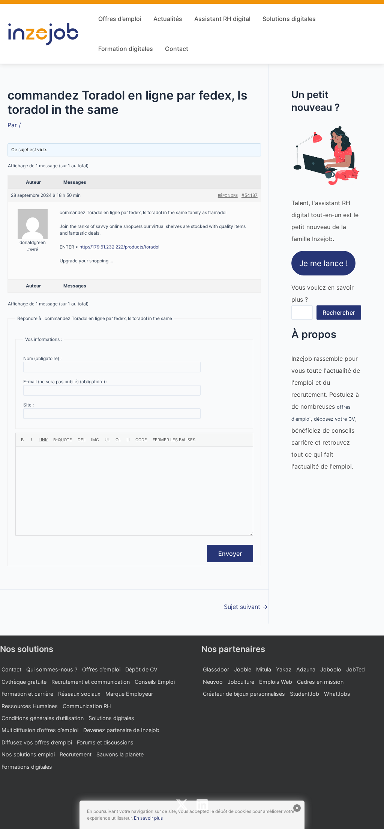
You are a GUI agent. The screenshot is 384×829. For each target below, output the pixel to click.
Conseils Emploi (155, 682)
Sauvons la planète (120, 754)
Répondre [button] (228, 195)
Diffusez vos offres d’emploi (37, 742)
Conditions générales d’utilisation (43, 718)
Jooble (242, 669)
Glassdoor (216, 669)
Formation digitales (125, 48)
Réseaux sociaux (79, 694)
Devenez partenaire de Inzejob (121, 730)
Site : (28, 405)
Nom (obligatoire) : (42, 358)
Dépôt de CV (141, 669)
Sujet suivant (246, 607)
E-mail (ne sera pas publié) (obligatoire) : (65, 381)
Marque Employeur (129, 694)
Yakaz (283, 669)
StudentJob (304, 694)
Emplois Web (275, 682)
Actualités (167, 18)
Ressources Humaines (30, 706)
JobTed (355, 669)
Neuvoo (213, 682)
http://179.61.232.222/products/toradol (119, 247)
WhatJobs (337, 694)
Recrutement (76, 754)
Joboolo (330, 669)
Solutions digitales (289, 18)
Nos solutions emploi (28, 754)
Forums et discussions (105, 742)
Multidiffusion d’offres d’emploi (40, 730)
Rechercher (338, 312)
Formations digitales (27, 767)
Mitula (263, 669)
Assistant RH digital (222, 18)
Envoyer (230, 553)
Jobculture (241, 682)
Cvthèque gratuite (24, 682)
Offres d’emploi (119, 18)
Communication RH (87, 706)
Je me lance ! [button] (323, 263)
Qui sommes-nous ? (51, 669)
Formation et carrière (27, 694)
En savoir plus (148, 818)
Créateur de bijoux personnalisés (244, 694)
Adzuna (305, 669)
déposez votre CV (334, 419)
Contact (176, 48)
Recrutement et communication (90, 682)
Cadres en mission (320, 682)
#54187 (250, 195)
